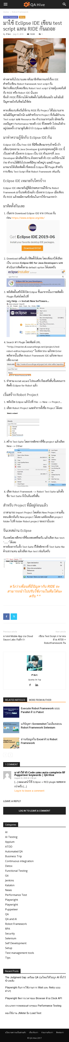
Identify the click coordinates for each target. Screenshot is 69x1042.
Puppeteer (11, 909)
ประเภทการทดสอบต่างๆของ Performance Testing (33, 1005)
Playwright (11, 899)
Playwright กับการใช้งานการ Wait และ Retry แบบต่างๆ (32, 989)
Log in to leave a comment (29, 790)
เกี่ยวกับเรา (33, 1032)
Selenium (10, 938)
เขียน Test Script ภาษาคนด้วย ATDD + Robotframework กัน (52, 639)
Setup (22, 17)
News (8, 890)
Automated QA (14, 851)
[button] (5, 4)
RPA (7, 928)
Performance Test (16, 895)
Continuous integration (19, 861)
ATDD (8, 846)
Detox (8, 866)
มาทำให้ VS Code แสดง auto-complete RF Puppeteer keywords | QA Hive (39, 773)
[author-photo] (34, 670)
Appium (9, 842)
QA (7, 914)
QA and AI (11, 919)
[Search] (64, 4)
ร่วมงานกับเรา (47, 1032)
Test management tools (19, 953)
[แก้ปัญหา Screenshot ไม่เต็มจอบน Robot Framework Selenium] (11, 727)
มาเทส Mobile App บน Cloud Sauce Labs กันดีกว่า (18, 638)
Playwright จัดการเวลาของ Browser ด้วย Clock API (33, 998)
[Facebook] (6, 616)
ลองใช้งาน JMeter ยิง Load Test (23, 1013)
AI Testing (11, 837)
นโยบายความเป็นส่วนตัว (15, 1032)
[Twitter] (14, 616)
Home (6, 12)
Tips (7, 957)
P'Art (8, 34)
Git (7, 875)
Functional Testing (16, 871)
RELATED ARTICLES (15, 700)
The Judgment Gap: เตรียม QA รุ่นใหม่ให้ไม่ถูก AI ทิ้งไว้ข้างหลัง (35, 979)
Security (10, 933)
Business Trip (13, 856)
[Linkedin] (38, 685)
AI (6, 832)
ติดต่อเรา (60, 1032)
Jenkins (9, 880)
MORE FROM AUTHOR (40, 700)
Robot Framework (20, 12)
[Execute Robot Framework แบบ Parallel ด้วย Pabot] (11, 712)
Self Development (15, 943)
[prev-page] (5, 755)
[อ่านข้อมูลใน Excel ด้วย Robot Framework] (11, 743)
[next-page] (10, 755)
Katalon (9, 885)
